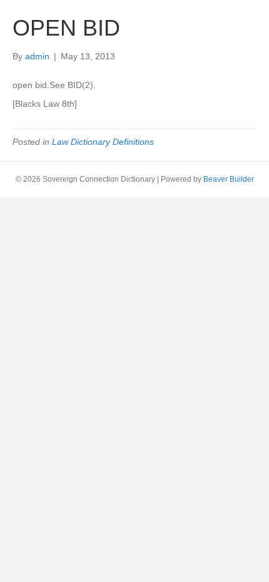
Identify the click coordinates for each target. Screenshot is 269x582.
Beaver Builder (228, 179)
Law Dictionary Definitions (103, 142)
